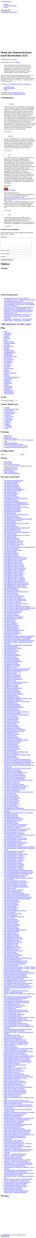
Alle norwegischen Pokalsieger (12, 710)
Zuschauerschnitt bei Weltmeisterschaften (15, 1185)
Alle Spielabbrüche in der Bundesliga (14, 808)
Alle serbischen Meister (10, 756)
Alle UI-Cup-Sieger (9, 918)
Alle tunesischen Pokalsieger (11, 904)
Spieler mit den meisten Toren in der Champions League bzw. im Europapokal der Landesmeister (19, 1135)
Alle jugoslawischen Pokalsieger (12, 633)
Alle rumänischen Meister (11, 732)
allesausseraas (7, 334)
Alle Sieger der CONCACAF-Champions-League (17, 768)
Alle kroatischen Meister (10, 649)
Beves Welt (7, 338)
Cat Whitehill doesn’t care (18, 92)
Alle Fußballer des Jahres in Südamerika (14, 579)
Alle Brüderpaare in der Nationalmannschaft (15, 498)
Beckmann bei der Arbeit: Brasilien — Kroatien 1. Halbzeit (19, 967)
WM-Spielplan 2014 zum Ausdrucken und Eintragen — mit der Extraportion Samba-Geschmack (19, 1164)
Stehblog (6, 384)
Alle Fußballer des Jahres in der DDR (14, 566)
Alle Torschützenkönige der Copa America (15, 838)
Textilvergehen (8, 386)
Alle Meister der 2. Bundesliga (12, 665)
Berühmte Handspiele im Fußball (13, 970)
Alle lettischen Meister (10, 652)
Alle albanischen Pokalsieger (11, 484)
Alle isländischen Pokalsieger (12, 625)
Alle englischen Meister (10, 533)
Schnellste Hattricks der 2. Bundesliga (14, 1121)
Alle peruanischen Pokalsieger (12, 722)
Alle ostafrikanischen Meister (11, 717)
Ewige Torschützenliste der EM (12, 1016)
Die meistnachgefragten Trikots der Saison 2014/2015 (18, 983)
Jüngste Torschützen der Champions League (15, 1044)
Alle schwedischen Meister (11, 747)
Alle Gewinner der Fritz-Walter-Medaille (15, 599)
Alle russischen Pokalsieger (11, 737)
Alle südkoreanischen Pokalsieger (13, 820)
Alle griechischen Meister (10, 614)
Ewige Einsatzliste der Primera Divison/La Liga (16, 1002)
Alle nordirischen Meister (10, 703)
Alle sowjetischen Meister (11, 802)
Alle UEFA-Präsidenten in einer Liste (14, 916)
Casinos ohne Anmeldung (11, 443)
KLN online (7, 364)
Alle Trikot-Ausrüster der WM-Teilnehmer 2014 (16, 895)
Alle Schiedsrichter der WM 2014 (13, 741)
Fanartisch (6, 347)
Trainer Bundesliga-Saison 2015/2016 (14, 1142)
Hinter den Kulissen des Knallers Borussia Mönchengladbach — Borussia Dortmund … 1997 (19, 307)
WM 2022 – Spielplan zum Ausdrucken (14, 1155)
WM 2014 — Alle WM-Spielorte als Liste (15, 1154)
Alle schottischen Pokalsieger (12, 746)
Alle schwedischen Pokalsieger (12, 749)
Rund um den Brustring (10, 372)
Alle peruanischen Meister (11, 720)
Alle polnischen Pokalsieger (11, 725)
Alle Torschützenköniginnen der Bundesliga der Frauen (18, 872)
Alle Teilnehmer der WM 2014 (12, 827)
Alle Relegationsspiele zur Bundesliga (14, 731)
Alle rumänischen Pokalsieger (12, 734)
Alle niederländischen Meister (12, 697)
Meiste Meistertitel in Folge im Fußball (14, 1085)
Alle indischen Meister (10, 619)
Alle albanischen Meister (10, 483)
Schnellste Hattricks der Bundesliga (13, 1122)
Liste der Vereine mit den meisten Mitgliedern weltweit (18, 1051)
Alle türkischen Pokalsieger (11, 907)
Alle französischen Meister (11, 554)
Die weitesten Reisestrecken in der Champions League (18, 986)
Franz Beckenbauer (9, 87)
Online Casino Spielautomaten (12, 473)
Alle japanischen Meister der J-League (14, 630)
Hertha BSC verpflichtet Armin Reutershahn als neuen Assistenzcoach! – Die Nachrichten (18, 310)
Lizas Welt (7, 367)
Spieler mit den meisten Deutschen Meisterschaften (17, 1130)
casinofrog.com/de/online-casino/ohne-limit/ (15, 447)
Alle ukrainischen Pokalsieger (12, 921)
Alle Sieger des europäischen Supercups (14, 787)
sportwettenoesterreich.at (10, 467)
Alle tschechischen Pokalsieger (12, 901)
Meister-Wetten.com (9, 470)
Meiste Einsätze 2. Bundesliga (12, 1063)
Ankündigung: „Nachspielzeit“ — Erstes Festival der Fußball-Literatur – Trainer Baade (18, 319)
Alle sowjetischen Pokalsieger (12, 803)
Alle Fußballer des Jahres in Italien (13, 575)
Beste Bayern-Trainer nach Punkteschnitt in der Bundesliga (19, 973)
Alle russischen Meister (10, 735)
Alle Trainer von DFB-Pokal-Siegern (14, 892)
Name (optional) (5, 250)
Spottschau (7, 380)
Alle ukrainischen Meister (11, 919)
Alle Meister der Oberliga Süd (12, 676)
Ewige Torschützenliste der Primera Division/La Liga (18, 1020)
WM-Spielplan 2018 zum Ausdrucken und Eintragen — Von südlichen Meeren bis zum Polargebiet (19, 1170)
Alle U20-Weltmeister (10, 912)
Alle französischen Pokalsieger (12, 556)
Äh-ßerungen (27, 84)
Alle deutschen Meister (10, 513)
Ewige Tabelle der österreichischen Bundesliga (16, 1011)
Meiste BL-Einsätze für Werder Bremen (14, 1053)
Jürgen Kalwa (12, 190)
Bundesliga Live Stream (10, 438)
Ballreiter (6, 337)
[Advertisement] (18, 31)
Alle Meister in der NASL (11, 685)
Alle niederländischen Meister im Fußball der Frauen (18, 698)
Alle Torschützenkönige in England (13, 858)
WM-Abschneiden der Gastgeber (13, 1156)
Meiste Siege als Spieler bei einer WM (14, 1088)
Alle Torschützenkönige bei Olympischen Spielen (17, 829)
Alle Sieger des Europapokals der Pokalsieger (16, 786)
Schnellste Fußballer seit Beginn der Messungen (16, 1119)
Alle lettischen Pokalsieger (11, 654)
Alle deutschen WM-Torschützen (13, 517)
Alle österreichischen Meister (11, 956)
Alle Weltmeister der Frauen (11, 943)
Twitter (6, 7)
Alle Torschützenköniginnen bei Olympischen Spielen (18, 870)
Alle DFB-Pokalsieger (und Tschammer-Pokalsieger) (18, 519)
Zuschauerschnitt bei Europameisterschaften (15, 1183)
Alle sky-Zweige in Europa (11, 795)
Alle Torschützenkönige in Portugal (13, 863)
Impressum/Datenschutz (10, 5)
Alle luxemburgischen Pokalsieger (13, 661)
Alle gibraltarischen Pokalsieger (12, 612)
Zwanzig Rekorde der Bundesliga (13, 1188)
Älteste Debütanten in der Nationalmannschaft (16, 1191)
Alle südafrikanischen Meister (12, 817)
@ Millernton (7, 425)
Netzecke (6, 370)
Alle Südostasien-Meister (10, 821)
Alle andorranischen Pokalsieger (12, 487)
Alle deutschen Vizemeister (11, 516)
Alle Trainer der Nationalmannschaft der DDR (16, 886)
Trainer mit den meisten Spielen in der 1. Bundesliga (18, 1143)
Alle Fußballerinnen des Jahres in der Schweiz (16, 582)
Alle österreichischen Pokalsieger (13, 959)
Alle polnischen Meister (10, 723)
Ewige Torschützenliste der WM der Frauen (15, 1023)
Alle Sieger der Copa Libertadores (13, 771)
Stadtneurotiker (8, 383)
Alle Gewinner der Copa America (13, 597)
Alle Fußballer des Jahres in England (13, 571)
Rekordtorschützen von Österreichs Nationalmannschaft (18, 1118)
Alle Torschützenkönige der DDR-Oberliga (15, 839)
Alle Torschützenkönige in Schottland (14, 864)
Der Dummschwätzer (15, 84)
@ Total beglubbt (8, 419)
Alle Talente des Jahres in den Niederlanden (15, 824)
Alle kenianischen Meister (11, 646)
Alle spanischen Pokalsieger (11, 806)
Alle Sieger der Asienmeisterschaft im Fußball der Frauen (19, 762)
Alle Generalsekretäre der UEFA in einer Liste (16, 591)
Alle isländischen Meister (10, 624)
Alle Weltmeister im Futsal (11, 944)
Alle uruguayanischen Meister (12, 925)
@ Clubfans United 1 (9, 412)
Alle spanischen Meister (10, 805)
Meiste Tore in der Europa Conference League (16, 1100)
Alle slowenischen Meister (11, 799)
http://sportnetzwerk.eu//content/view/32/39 (15, 198)
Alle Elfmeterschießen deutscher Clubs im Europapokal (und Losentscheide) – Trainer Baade (18, 303)
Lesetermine (27, 320)
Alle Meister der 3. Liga (10, 667)
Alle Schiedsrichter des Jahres (12, 743)
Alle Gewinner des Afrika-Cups (12, 602)
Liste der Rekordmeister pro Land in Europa (15, 1050)
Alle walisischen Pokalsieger (11, 934)
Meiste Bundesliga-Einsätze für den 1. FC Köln (16, 1059)
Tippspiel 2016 (8, 1139)
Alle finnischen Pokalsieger (11, 553)
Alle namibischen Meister (10, 695)
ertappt (17, 62)
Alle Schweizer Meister (10, 750)
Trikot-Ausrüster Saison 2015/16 (12, 1148)
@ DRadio (7, 407)
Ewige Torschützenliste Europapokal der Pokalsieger (18, 1029)
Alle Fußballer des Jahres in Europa (13, 572)
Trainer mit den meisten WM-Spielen (14, 1145)
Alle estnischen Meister (10, 536)
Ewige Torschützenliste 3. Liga (12, 1013)
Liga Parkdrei (7, 365)
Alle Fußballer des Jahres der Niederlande (15, 559)
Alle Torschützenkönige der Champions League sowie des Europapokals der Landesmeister (19, 835)
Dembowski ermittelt (9, 343)
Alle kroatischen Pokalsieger (11, 651)
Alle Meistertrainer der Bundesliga (13, 688)
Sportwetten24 (8, 461)
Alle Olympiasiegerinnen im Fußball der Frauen (16, 714)
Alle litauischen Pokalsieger (11, 658)
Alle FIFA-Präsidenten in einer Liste (13, 544)
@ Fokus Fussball (9, 416)
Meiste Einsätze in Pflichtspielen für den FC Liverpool (18, 1076)
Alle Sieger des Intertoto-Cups (12, 790)
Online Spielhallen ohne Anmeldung (13, 444)
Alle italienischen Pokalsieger (12, 628)
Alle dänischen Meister (10, 525)
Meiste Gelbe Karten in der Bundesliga (14, 1081)
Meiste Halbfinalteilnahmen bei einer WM (15, 1082)
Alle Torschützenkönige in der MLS (13, 855)
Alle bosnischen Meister (10, 495)
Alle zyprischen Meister (10, 952)
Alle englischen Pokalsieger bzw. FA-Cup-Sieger (17, 535)
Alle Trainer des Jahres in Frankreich (13, 889)
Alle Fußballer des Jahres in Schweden (14, 578)
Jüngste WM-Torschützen (11, 1047)
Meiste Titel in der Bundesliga (12, 1096)
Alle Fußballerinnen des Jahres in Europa (15, 585)
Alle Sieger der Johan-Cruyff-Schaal (13, 774)
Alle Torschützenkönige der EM (12, 841)
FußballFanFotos (8, 353)
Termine (6, 4)
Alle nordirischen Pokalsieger (12, 704)
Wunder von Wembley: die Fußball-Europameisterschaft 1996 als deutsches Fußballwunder (19, 1173)
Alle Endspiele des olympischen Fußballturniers (16, 532)
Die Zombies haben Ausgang (17, 94)
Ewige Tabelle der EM (10, 1008)
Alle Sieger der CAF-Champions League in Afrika (17, 763)
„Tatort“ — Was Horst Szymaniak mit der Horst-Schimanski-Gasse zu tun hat (19, 300)
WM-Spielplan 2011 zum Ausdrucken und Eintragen (18, 1162)
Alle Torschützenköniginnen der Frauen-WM (16, 875)
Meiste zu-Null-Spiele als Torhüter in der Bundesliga (18, 1105)
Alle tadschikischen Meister (11, 823)
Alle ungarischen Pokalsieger (11, 924)
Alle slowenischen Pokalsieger (12, 800)
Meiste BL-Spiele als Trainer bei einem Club (16, 1054)
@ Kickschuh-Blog (9, 413)
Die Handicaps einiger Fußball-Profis (14, 978)
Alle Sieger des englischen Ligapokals (14, 784)
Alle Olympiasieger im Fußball (12, 713)
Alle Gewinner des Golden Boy (12, 605)
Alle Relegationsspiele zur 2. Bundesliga (14, 729)
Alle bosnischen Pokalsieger (11, 496)
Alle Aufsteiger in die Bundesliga (13, 490)
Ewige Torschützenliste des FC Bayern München (17, 1024)
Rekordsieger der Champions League (14, 1115)
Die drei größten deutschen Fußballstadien (15, 976)
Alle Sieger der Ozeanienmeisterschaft (14, 778)
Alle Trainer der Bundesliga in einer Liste (15, 884)
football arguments (9, 350)
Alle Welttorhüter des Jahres (11, 946)
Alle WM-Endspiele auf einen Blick (13, 950)
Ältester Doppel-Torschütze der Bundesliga (15, 1192)
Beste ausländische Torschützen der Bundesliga (16, 971)
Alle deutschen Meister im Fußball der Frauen (16, 514)
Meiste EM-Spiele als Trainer (11, 1079)
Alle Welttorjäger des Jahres (11, 949)
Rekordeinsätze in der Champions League (15, 1113)
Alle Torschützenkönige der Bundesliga (14, 833)
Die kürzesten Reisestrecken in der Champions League (18, 980)
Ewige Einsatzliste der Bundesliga (13, 999)
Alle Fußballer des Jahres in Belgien (13, 563)
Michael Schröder (8, 368)
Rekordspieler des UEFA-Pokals (12, 1116)
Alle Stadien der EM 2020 (11, 815)
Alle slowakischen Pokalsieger (12, 797)
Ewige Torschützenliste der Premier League (15, 1019)
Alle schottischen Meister (10, 744)
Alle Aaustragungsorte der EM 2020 (13, 480)
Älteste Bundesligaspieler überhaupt (13, 1189)
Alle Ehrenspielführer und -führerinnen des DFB (17, 528)
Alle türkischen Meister (10, 906)
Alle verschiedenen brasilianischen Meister (15, 930)
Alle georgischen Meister (10, 593)
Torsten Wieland (8, 387)
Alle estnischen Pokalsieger (11, 538)
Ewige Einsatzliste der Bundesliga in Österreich (16, 1001)
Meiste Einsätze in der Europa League (14, 1070)
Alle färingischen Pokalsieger (12, 590)
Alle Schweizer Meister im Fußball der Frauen (16, 752)
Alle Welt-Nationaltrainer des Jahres (13, 938)
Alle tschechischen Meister (11, 900)
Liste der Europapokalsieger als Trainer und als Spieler (18, 1048)
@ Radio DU (7, 421)
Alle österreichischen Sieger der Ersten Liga (15, 962)
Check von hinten (8, 341)
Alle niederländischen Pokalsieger (13, 700)
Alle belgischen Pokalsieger (11, 493)
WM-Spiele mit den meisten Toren (13, 1158)
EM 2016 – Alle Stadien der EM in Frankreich (16, 990)
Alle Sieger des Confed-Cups (12, 783)
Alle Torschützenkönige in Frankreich (14, 860)
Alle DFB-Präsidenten (10, 522)
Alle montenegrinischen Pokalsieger (13, 694)
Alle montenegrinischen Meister (12, 692)
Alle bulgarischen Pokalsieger (12, 501)
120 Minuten (7, 332)
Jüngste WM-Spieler (9, 1045)
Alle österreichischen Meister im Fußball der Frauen (17, 958)
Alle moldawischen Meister (11, 689)
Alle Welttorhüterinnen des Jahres (13, 947)
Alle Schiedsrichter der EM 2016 (12, 738)
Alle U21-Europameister (10, 915)
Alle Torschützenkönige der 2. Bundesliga (15, 830)
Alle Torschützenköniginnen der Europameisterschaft (18, 873)
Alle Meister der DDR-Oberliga (12, 671)
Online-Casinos (8, 437)
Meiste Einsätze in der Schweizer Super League (16, 1075)
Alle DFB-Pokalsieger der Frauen (13, 520)
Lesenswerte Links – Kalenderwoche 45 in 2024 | (17, 314)
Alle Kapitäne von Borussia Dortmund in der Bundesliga (19, 640)
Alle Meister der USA (10, 680)
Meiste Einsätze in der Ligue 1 (12, 1072)
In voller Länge (8, 358)
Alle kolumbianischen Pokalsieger (13, 648)
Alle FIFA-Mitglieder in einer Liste (13, 542)
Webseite (3, 256)
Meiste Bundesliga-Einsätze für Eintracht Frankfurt (17, 1062)
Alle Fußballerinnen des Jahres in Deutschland (16, 584)
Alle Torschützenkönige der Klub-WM (14, 843)
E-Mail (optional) (5, 253)
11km (5, 331)
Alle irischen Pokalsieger (10, 622)
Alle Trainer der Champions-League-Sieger (15, 885)
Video (5, 90)
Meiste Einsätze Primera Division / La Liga (15, 1078)
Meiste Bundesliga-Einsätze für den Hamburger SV (17, 1060)
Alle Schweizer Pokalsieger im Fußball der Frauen (17, 754)
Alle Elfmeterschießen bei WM (12, 530)
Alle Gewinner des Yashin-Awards (13, 611)
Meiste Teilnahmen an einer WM (12, 1094)
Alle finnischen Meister (10, 551)
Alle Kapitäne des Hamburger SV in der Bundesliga (18, 637)
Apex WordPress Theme (7, 1235)
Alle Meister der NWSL (10, 673)
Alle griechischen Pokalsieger (12, 615)
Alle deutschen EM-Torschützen (12, 511)
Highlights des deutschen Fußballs (13, 1038)
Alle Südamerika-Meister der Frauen (13, 818)
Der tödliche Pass (8, 346)
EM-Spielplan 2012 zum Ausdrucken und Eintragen (17, 996)
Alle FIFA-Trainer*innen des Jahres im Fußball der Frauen (19, 547)
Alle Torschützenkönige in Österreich (14, 869)
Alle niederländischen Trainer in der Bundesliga (16, 701)
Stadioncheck (7, 381)
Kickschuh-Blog (8, 362)
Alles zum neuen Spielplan (11, 965)
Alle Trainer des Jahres (10, 888)
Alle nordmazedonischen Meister (12, 706)
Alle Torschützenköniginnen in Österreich (15, 881)
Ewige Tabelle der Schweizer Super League (15, 1010)
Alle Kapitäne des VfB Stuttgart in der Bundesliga (17, 639)
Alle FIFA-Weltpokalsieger (11, 548)
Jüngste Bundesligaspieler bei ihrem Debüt (15, 1041)
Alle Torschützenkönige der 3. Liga (13, 832)
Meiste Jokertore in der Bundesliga (13, 1084)
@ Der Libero (7, 418)
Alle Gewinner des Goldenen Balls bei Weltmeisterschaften (19, 608)
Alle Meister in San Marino (11, 686)
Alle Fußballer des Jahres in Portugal (13, 576)
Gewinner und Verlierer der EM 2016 (14, 1036)
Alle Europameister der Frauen (12, 539)
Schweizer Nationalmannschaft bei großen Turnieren (18, 1124)
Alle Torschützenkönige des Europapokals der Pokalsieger (19, 846)
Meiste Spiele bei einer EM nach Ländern (15, 1091)
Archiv (2, 400)
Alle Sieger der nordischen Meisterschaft (14, 775)
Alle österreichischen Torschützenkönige (14, 964)
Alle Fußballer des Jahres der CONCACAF (15, 557)
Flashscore (7, 349)
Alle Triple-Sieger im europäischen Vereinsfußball (17, 898)
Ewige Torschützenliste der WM (12, 1021)
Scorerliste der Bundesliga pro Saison (14, 1125)
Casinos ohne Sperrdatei (13, 464)
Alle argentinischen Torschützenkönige (14, 489)
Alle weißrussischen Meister (11, 935)
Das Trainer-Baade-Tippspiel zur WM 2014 (15, 974)
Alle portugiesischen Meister (11, 726)
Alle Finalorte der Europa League (13, 550)
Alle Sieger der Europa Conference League (15, 772)
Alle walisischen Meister (10, 932)
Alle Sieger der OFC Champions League (15, 777)
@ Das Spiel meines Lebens (11, 409)
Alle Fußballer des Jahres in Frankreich (14, 573)
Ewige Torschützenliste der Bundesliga (14, 1014)
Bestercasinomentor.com (10, 472)
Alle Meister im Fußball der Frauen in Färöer (16, 682)
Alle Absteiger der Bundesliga (12, 482)
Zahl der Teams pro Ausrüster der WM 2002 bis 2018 (18, 1179)
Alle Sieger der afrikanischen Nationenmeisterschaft (17, 760)
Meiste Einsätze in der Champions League (15, 1067)
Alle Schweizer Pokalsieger (11, 753)
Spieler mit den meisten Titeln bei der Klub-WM (16, 1133)
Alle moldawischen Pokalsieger (12, 691)
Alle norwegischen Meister (11, 708)
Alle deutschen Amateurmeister (12, 510)
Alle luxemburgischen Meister (12, 660)
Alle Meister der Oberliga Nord (12, 674)
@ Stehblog (7, 422)
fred (9, 155)
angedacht (6, 335)
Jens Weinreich (8, 361)
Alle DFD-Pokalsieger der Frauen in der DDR (16, 523)
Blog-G (6, 340)
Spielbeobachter (8, 378)
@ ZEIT (6, 428)
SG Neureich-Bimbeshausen (11, 377)
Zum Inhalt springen (6, 1)
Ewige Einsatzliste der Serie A (12, 1004)
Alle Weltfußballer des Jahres (11, 940)
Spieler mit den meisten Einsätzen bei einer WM (16, 1131)
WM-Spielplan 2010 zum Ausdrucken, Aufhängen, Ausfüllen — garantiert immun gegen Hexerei (17, 1160)
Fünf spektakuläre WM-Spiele (12, 1035)
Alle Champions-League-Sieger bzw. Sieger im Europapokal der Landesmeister (16, 507)
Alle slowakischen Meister (11, 796)
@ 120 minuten (8, 427)
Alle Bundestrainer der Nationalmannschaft (15, 502)
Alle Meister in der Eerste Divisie (13, 683)
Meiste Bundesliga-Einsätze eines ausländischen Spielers (19, 1056)
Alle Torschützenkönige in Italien (13, 861)
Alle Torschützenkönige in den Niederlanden (16, 854)
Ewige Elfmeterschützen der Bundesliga (14, 1005)
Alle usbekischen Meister (10, 927)
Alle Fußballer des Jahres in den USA (14, 565)
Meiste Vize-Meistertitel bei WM (12, 1103)
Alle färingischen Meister (10, 588)
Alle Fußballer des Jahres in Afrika (13, 560)
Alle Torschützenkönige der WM (12, 845)
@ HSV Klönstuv (9, 410)
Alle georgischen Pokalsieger (11, 594)
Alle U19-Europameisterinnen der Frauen (15, 910)
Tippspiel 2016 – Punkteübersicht (13, 1140)
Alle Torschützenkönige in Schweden (14, 866)
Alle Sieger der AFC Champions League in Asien (17, 759)
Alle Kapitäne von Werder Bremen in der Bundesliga (18, 645)
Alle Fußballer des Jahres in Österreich (14, 581)
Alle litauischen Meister (10, 657)
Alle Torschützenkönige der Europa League (15, 842)
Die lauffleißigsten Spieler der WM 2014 (15, 981)
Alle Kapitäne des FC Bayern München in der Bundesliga (19, 636)
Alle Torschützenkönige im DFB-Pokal (14, 851)
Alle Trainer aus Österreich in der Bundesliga (16, 882)
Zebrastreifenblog (8, 392)
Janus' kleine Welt (8, 359)
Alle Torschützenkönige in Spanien (13, 867)
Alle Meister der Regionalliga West (13, 679)
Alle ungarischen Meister (10, 922)
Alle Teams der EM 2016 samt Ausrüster (15, 826)
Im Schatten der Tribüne (10, 356)
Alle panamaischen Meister (11, 719)
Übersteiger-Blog (8, 390)
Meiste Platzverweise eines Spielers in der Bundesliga (18, 1087)
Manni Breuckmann (9, 88)
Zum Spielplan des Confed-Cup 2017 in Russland (17, 1182)
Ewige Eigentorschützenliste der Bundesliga (15, 998)
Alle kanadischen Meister (10, 634)
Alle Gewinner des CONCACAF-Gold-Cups (16, 603)
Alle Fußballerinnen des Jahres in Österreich (15, 587)
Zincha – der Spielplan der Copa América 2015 (16, 1180)
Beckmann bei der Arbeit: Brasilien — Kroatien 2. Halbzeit (19, 968)
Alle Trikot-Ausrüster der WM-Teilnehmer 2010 (16, 894)
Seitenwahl (7, 375)
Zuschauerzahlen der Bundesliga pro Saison (15, 1186)
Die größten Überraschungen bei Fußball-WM (16, 977)
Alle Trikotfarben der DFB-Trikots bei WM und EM (18, 897)
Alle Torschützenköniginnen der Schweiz (15, 876)
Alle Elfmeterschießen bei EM (12, 529)
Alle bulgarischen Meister (11, 499)
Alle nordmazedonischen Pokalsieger (14, 707)
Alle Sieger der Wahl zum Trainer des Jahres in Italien (18, 780)
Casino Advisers (8, 463)
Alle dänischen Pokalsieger (11, 526)
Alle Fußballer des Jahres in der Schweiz (15, 568)
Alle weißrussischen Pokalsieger (12, 937)
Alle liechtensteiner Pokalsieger (12, 655)
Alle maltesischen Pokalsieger (12, 664)
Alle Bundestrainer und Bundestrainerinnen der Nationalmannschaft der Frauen (16, 504)
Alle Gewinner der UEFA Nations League (15, 600)
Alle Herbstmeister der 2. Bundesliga (14, 617)
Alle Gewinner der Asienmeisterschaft (14, 596)
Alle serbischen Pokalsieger (11, 757)
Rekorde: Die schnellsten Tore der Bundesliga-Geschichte (19, 1112)
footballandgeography (10, 352)
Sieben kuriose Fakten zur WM (12, 1127)
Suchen (3, 454)
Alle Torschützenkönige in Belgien (13, 852)
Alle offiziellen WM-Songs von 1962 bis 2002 (16, 711)
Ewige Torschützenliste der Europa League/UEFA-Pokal (19, 1017)
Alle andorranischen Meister (11, 486)
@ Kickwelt (7, 415)
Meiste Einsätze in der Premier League (14, 1073)
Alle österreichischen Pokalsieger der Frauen (16, 961)
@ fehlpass (7, 424)
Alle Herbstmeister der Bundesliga (13, 618)
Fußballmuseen (8, 355)
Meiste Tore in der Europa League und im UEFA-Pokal (18, 1102)
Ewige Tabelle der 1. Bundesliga (12, 1007)
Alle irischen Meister (9, 621)
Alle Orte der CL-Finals (10, 716)
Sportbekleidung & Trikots (11, 469)
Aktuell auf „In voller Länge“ (18, 324)
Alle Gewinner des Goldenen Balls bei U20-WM (17, 606)
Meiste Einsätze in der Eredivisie (12, 1069)
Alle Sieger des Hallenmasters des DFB (14, 789)
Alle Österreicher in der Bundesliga (13, 955)
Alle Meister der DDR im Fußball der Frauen (16, 670)
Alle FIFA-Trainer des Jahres (11, 545)
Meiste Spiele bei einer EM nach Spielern (15, 1093)
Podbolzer (6, 371)
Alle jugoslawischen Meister (11, 631)
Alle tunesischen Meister (10, 903)
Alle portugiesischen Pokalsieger (12, 728)
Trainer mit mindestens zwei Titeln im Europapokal (17, 1146)
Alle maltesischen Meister (11, 663)
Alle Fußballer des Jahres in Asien (13, 562)
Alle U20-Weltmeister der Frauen (13, 913)
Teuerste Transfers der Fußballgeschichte (15, 1137)
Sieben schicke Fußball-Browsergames (14, 1128)
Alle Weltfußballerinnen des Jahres (13, 941)
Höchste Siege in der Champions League (15, 1039)
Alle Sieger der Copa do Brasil (12, 769)
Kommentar (4, 237)
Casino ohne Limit (14, 446)
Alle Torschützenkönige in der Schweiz (14, 857)
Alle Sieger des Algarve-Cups (12, 781)
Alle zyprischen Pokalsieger (11, 953)
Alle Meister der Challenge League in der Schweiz (17, 668)
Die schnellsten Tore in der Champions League (16, 984)
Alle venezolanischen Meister (12, 928)
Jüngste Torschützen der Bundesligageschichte (16, 1042)
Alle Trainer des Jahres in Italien (12, 891)
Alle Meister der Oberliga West (12, 677)
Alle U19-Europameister (10, 909)
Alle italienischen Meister (10, 627)
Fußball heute (7, 435)
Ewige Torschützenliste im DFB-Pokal (14, 1030)
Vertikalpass (7, 389)
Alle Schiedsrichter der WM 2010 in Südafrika (16, 740)
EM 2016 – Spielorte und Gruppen (13, 992)
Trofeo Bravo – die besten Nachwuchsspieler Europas (18, 1149)
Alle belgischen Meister (10, 492)
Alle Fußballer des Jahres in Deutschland (15, 569)
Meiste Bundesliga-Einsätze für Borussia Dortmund (17, 1057)
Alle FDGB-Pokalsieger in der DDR (13, 541)
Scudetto (6, 374)
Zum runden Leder (9, 393)
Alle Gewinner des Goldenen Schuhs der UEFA (17, 609)
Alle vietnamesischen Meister (12, 931)
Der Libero (7, 344)
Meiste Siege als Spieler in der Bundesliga (15, 1090)
